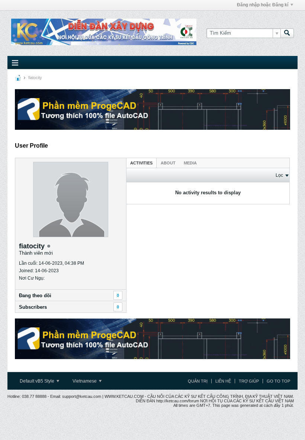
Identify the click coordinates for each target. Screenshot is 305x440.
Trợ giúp (249, 381)
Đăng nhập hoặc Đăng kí (262, 4)
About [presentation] (168, 163)
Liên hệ (223, 381)
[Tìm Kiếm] (287, 33)
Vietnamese (85, 381)
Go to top (278, 381)
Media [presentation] (190, 163)
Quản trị (198, 381)
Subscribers (33, 307)
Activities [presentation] (141, 163)
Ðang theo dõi (35, 295)
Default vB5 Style (37, 381)
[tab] (141, 163)
